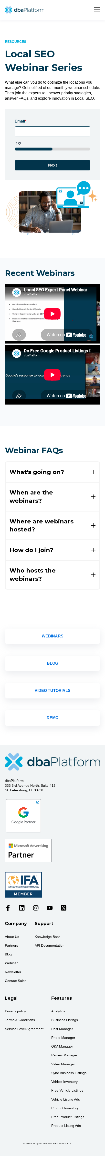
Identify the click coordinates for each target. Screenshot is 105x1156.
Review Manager (64, 1055)
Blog (8, 954)
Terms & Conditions (20, 1020)
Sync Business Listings (68, 1073)
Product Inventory (65, 1108)
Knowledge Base (48, 937)
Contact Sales (15, 981)
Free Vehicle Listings (67, 1090)
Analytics (58, 1011)
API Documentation (49, 945)
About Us (12, 937)
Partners (11, 945)
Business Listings (64, 1020)
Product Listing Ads (66, 1126)
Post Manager (62, 1029)
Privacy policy (15, 1011)
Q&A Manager (62, 1046)
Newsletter (13, 972)
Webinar (11, 963)
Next (52, 165)
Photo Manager (63, 1038)
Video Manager (63, 1064)
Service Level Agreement (24, 1029)
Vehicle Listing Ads (65, 1099)
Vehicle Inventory (64, 1082)
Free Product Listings (67, 1117)
